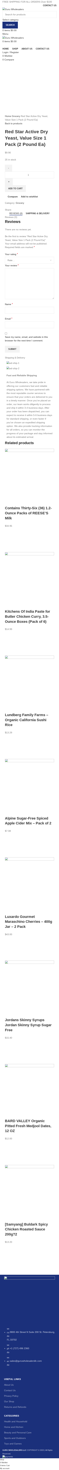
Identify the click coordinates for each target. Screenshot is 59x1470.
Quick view (9, 548)
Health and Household (15, 1421)
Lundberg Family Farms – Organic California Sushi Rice (26, 720)
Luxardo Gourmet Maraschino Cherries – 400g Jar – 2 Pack (28, 922)
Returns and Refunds (15, 1407)
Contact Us (10, 1390)
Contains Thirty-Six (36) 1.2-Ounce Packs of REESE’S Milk (28, 513)
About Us (9, 1385)
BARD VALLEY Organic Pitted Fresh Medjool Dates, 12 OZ (28, 1126)
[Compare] (9, 502)
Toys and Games (13, 1443)
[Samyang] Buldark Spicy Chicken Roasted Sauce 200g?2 (26, 1229)
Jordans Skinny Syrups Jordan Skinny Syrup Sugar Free (28, 1025)
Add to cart (15, 188)
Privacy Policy (11, 1396)
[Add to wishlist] (9, 532)
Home (8, 116)
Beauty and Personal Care (17, 1432)
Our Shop (9, 1401)
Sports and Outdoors (15, 1438)
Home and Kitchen (13, 1427)
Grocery (16, 116)
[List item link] (29, 1348)
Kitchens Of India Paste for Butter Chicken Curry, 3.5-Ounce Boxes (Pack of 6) (27, 616)
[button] (9, 540)
